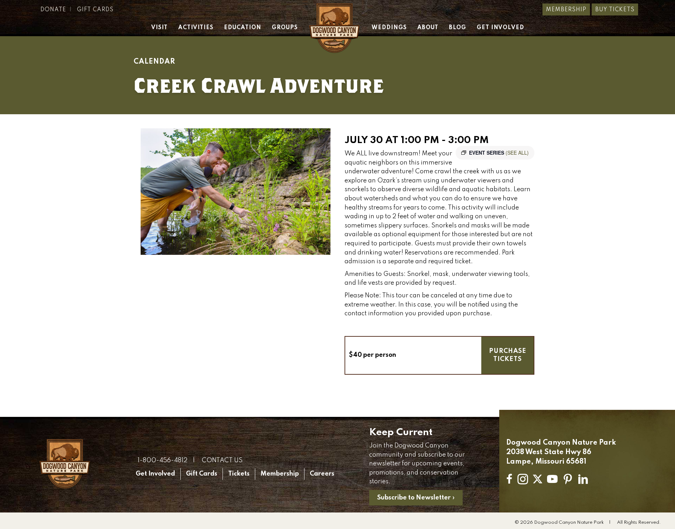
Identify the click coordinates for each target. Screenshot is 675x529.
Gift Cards (95, 10)
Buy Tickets (615, 10)
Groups (285, 28)
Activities (195, 28)
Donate (53, 10)
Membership (566, 10)
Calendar (154, 61)
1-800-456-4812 (162, 460)
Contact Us (222, 460)
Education (242, 28)
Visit (159, 28)
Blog (457, 28)
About (427, 28)
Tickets (239, 474)
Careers (322, 474)
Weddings (389, 28)
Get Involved (500, 28)
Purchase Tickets (507, 355)
